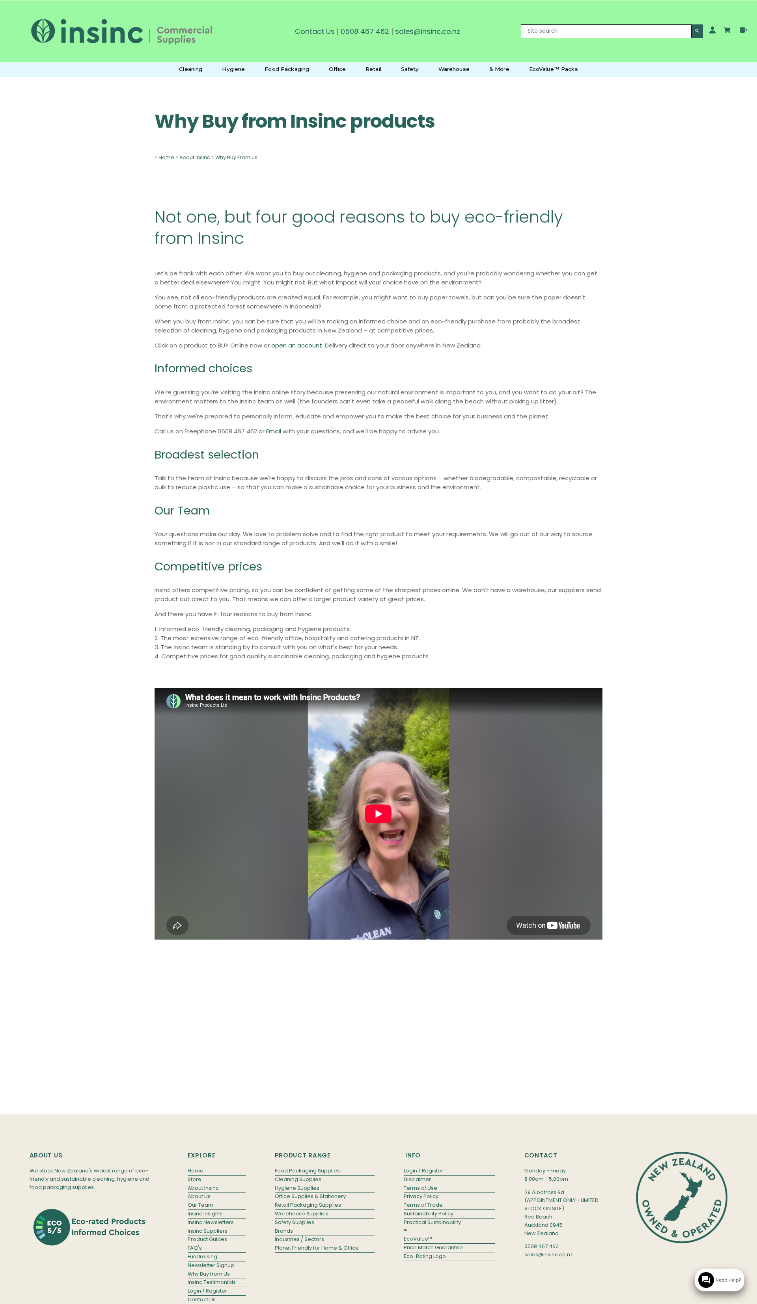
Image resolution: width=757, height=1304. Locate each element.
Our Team (200, 1205)
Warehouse (454, 69)
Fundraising (202, 1256)
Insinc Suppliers (207, 1231)
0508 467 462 (365, 31)
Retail (373, 69)
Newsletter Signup (211, 1265)
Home (166, 157)
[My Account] (712, 30)
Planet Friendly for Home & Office (317, 1248)
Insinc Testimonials (212, 1282)
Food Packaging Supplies (307, 1170)
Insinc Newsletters (211, 1222)
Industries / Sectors (299, 1239)
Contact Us (315, 31)
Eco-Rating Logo (425, 1256)
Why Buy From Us (236, 157)
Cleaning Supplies (298, 1179)
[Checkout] (744, 30)
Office (337, 69)
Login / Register (207, 1291)
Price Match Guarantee (433, 1247)
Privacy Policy (421, 1196)
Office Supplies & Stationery (310, 1196)
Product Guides (207, 1239)
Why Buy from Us (209, 1274)
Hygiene (233, 69)
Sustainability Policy (428, 1213)
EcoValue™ (418, 1239)
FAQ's (195, 1248)
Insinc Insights (205, 1213)
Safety (410, 69)
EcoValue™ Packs (553, 69)
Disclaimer (417, 1179)
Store (194, 1179)
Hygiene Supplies (297, 1188)
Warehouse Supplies (301, 1213)
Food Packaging (287, 69)
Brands (284, 1231)
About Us (199, 1196)
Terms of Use (420, 1188)
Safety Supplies (294, 1222)
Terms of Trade (423, 1205)
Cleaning (190, 69)
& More (499, 69)
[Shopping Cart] (728, 31)
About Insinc (194, 157)
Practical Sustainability (432, 1222)
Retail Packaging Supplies (308, 1205)
